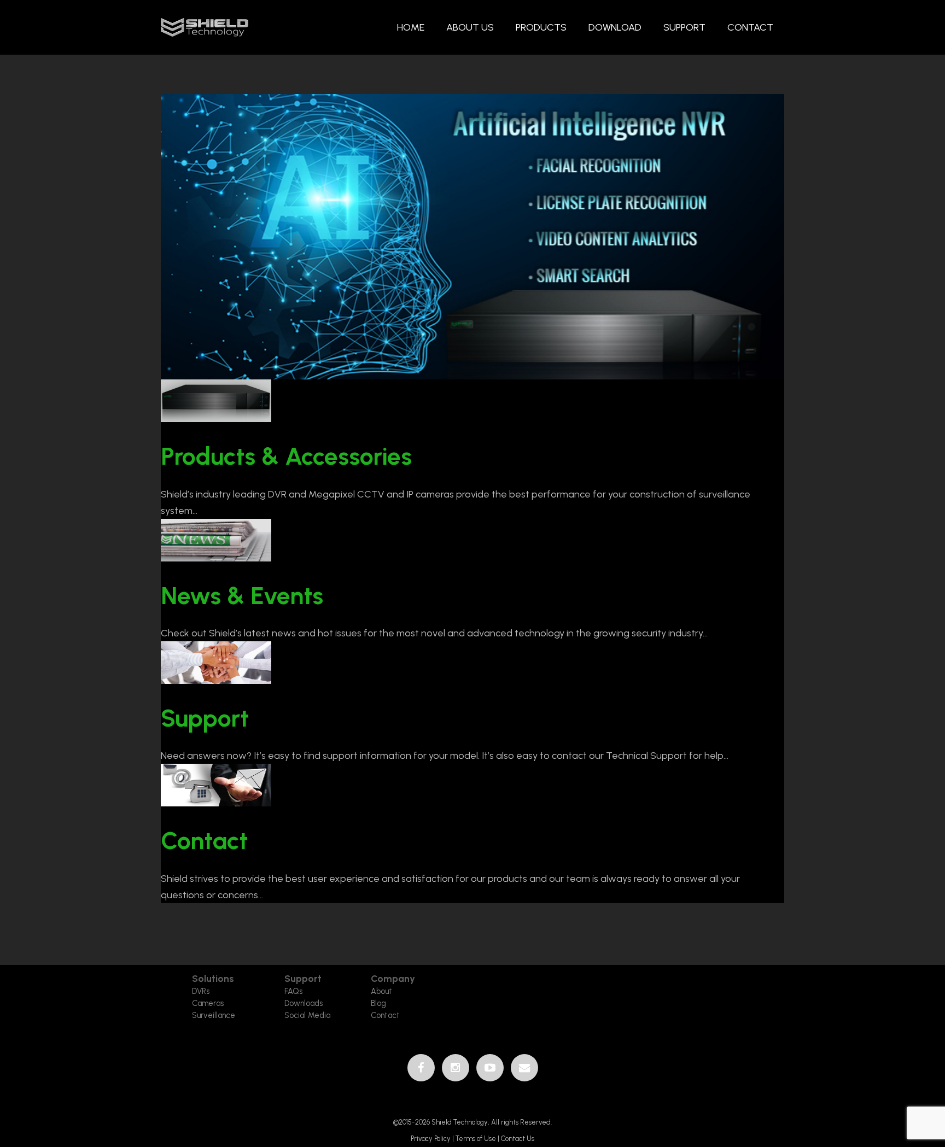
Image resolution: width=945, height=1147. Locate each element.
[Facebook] (421, 1067)
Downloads (303, 1003)
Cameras (208, 1003)
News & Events (242, 595)
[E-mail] (524, 1067)
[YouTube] (490, 1067)
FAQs (293, 991)
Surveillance (213, 1015)
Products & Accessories (286, 456)
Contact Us (517, 1138)
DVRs (200, 991)
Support (205, 718)
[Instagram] (455, 1067)
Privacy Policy (431, 1138)
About (381, 991)
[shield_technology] (204, 27)
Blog (378, 1003)
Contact (204, 840)
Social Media (307, 1015)
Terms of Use (476, 1138)
